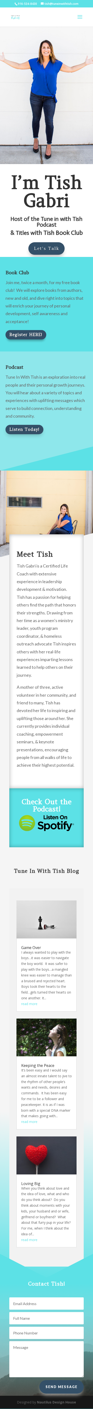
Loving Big (30, 1183)
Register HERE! (26, 334)
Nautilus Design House (56, 1402)
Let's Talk (46, 248)
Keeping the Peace (37, 1065)
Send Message (62, 1387)
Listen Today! (24, 429)
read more (29, 1003)
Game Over (31, 947)
